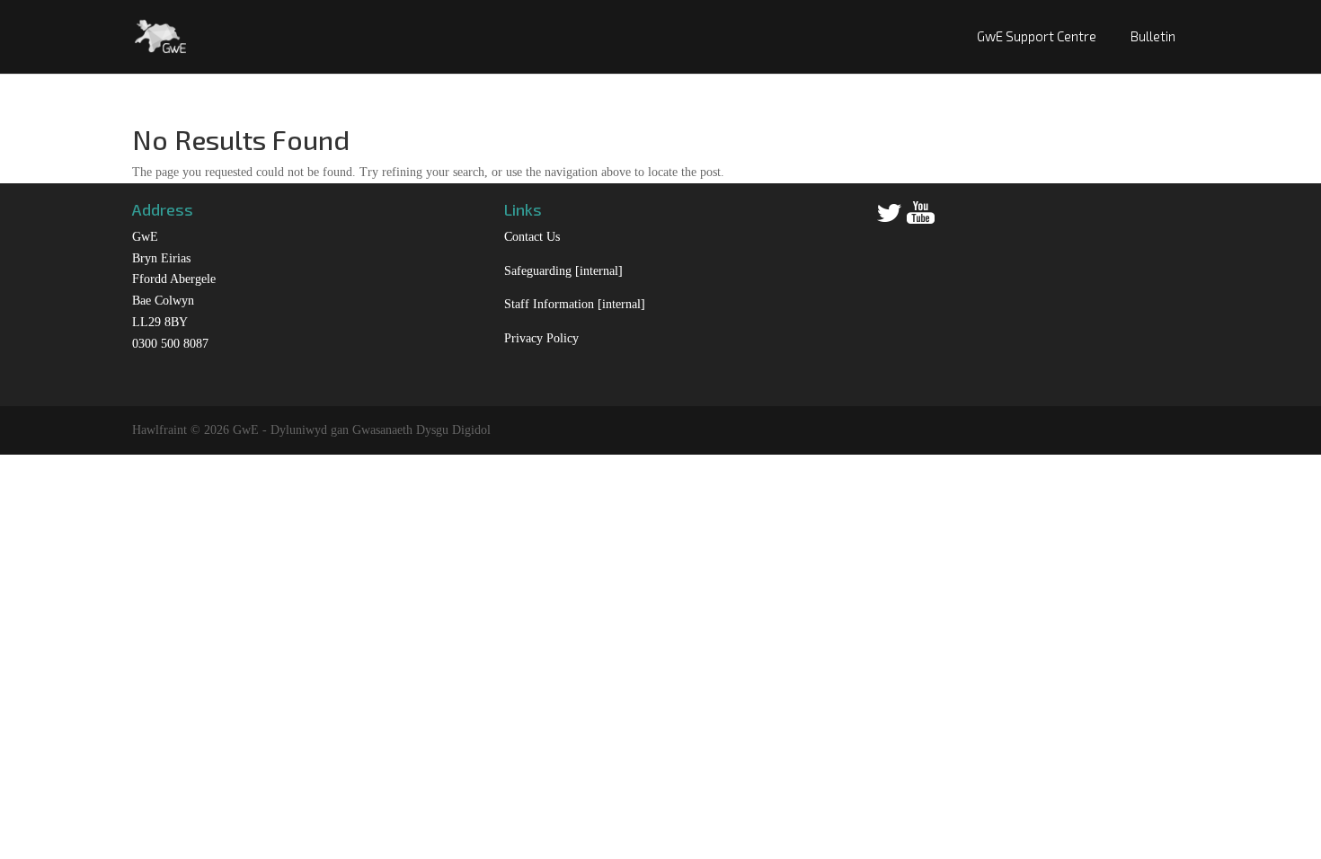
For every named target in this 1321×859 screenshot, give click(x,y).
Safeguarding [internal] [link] (563, 271)
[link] (160, 34)
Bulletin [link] (1152, 36)
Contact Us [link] (532, 237)
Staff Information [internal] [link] (574, 304)
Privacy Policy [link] (541, 338)
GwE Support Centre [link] (1036, 36)
